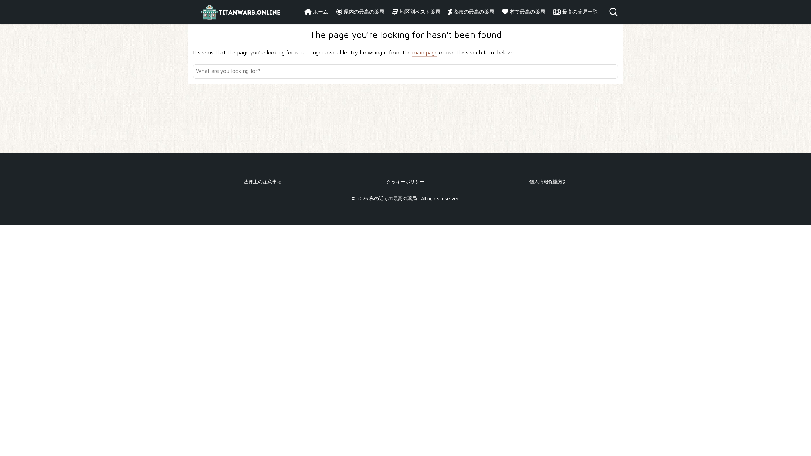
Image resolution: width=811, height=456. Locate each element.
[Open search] (613, 12)
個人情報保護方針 (548, 181)
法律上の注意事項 (263, 181)
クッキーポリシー (405, 181)
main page (424, 52)
